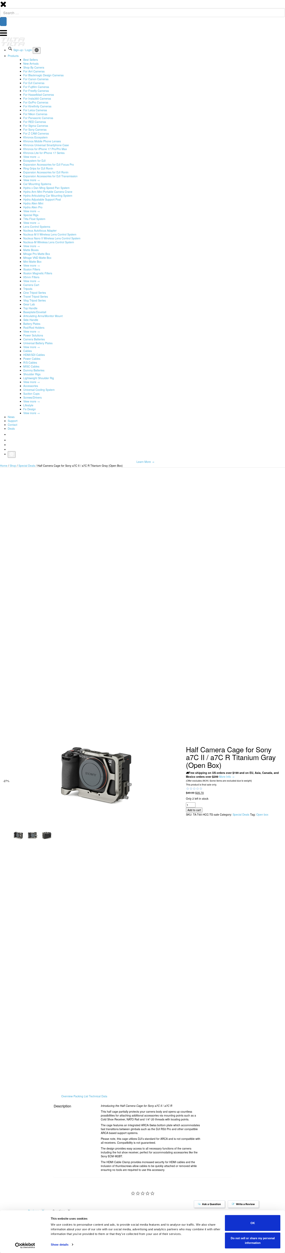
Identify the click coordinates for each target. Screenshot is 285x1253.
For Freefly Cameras (36, 91)
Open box (262, 814)
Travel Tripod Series (35, 296)
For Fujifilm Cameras (36, 87)
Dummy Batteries (33, 370)
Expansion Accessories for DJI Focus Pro (48, 164)
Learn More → (145, 462)
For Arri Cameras (34, 71)
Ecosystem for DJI (34, 160)
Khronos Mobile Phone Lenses (42, 141)
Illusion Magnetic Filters (37, 273)
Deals (11, 428)
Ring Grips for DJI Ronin (38, 168)
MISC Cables (31, 366)
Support (12, 421)
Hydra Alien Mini (33, 203)
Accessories (30, 386)
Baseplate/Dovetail (34, 312)
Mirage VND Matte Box (37, 258)
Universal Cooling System (39, 390)
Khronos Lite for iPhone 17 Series (44, 153)
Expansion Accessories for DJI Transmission (50, 176)
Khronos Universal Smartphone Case (46, 145)
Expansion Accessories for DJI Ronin (45, 172)
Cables (27, 351)
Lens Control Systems (36, 227)
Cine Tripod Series (34, 293)
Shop (13, 465)
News (11, 417)
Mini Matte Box (32, 261)
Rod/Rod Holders (33, 327)
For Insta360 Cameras (37, 98)
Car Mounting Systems (37, 184)
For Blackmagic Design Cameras (43, 75)
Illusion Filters (31, 269)
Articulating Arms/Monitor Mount (43, 316)
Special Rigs (30, 215)
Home (3, 465)
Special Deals (26, 465)
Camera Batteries (34, 339)
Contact (12, 425)
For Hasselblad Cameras (38, 94)
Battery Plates (31, 324)
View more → (31, 157)
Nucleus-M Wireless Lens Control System (48, 242)
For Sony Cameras (35, 129)
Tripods (27, 289)
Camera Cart (31, 285)
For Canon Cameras (35, 79)
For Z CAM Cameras (36, 133)
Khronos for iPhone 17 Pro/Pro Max (45, 149)
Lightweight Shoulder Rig (38, 378)
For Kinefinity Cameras (37, 106)
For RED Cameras (34, 122)
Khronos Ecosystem (35, 137)
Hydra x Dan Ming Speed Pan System (46, 188)
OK (252, 1223)
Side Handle (30, 320)
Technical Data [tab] (98, 1096)
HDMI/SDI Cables (34, 355)
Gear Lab (29, 304)
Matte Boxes (31, 250)
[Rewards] (18, 1241)
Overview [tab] (67, 1096)
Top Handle (30, 308)
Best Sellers (30, 60)
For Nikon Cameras (35, 114)
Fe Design (29, 409)
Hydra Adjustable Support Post (42, 199)
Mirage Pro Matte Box (36, 254)
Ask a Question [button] (212, 1204)
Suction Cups (31, 393)
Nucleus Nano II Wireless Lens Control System (51, 238)
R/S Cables (30, 362)
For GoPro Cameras (35, 102)
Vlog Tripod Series (34, 300)
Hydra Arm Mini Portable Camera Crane (47, 192)
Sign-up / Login (22, 50)
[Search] (3, 21)
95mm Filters (31, 277)
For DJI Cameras (33, 83)
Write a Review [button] (246, 1204)
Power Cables (31, 359)
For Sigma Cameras (35, 126)
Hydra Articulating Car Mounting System (47, 195)
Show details (59, 1244)
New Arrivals (31, 63)
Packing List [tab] (80, 1096)
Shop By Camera (33, 67)
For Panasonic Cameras (38, 118)
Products (13, 56)
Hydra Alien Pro (32, 207)
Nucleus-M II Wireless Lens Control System (49, 234)
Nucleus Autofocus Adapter (40, 230)
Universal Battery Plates (38, 343)
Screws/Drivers (32, 397)
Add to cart (194, 810)
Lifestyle (28, 405)
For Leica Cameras (35, 110)
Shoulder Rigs (32, 374)
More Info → (226, 777)
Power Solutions (33, 335)
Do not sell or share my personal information (253, 1240)
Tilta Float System (34, 219)
